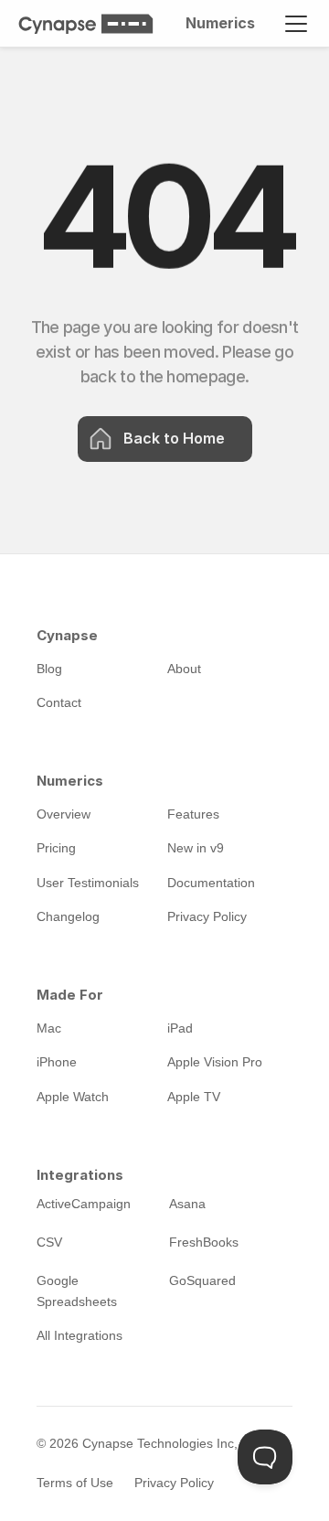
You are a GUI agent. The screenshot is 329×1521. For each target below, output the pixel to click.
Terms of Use (75, 1482)
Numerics (220, 23)
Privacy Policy (174, 1482)
